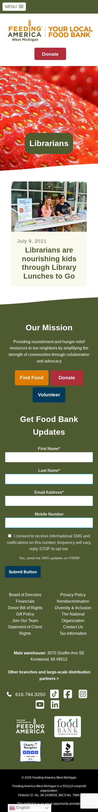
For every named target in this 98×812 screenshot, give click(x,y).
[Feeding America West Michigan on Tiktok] (54, 693)
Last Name (48, 470)
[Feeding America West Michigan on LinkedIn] (56, 707)
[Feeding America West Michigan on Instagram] (84, 696)
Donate (50, 54)
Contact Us (73, 627)
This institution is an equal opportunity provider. (49, 803)
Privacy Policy (73, 595)
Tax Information (73, 633)
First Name (48, 449)
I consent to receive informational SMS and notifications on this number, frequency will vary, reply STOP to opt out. (49, 542)
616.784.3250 (30, 694)
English (22, 807)
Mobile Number (49, 514)
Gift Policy (25, 614)
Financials (25, 601)
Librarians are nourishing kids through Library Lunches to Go (49, 263)
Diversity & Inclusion (73, 608)
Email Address (48, 492)
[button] (14, 7)
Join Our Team (25, 620)
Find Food (31, 377)
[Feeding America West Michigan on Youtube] (41, 707)
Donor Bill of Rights (25, 608)
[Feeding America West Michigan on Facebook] (69, 696)
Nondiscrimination (73, 601)
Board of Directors (25, 595)
